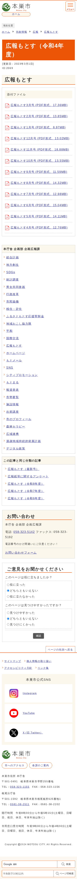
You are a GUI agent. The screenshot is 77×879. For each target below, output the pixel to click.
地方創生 (12, 264)
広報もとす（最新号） (23, 469)
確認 (38, 635)
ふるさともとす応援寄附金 (25, 316)
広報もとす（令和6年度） (26, 498)
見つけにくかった (22, 624)
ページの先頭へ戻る (60, 649)
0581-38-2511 (19, 804)
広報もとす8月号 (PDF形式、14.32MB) (39, 182)
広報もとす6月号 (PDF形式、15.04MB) (39, 205)
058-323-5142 (24, 531)
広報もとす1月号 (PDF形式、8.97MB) (38, 127)
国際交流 (12, 338)
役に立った (18, 584)
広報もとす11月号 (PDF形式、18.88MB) (40, 149)
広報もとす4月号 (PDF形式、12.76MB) (39, 227)
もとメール (14, 360)
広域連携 (12, 433)
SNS (9, 367)
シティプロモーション (22, 375)
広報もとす (51, 32)
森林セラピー (15, 426)
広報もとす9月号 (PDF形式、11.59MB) (39, 171)
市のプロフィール (19, 419)
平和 (9, 330)
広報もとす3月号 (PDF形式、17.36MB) (39, 105)
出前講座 (12, 411)
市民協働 (12, 301)
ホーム (6, 32)
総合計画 (12, 257)
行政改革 (12, 294)
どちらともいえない (24, 590)
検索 (68, 864)
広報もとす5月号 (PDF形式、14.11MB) (39, 216)
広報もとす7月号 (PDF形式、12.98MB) (39, 194)
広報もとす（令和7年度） (26, 491)
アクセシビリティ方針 (18, 667)
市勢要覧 (12, 397)
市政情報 (21, 32)
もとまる (12, 382)
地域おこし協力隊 (19, 323)
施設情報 (12, 404)
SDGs (10, 272)
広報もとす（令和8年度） (26, 483)
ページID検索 (67, 873)
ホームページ (15, 353)
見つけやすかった (22, 612)
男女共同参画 (15, 286)
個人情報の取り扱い (39, 661)
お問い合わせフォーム (21, 552)
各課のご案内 (40, 765)
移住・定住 (14, 308)
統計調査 (12, 279)
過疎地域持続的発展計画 (23, 441)
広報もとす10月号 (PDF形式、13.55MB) (40, 160)
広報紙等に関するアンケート (28, 476)
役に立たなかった (22, 596)
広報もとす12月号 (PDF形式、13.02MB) (40, 138)
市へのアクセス (14, 765)
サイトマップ (12, 661)
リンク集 (43, 667)
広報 (35, 32)
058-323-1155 (19, 786)
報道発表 (12, 389)
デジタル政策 (15, 448)
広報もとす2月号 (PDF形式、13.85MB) (39, 116)
